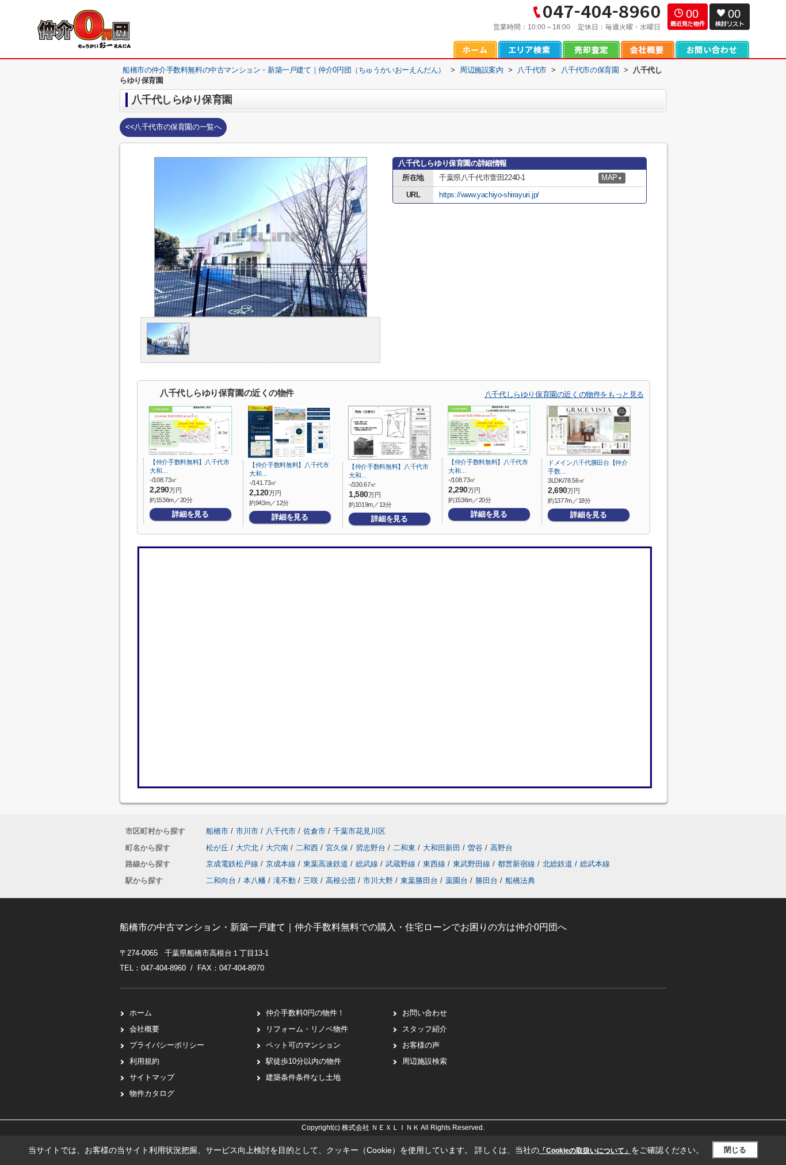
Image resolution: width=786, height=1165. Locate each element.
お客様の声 (421, 1045)
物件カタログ (151, 1093)
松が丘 (218, 847)
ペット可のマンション (303, 1045)
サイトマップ (151, 1077)
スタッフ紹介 (424, 1029)
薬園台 (456, 880)
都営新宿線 (517, 864)
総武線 (368, 864)
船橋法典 (520, 880)
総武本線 (595, 864)
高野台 (501, 847)
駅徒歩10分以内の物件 (303, 1061)
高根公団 (341, 880)
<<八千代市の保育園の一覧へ (173, 127)
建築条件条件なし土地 (303, 1077)
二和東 (405, 847)
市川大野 (378, 880)
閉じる (735, 1149)
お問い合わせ (424, 1013)
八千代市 (281, 831)
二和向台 (221, 880)
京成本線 (282, 864)
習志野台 (372, 847)
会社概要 (144, 1029)
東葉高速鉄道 (326, 864)
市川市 (247, 831)
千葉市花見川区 (359, 831)
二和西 (308, 847)
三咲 (310, 880)
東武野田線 (473, 864)
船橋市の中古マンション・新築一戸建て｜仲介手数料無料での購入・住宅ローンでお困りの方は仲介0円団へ (343, 927)
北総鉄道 (559, 864)
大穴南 (278, 847)
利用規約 (144, 1061)
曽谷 (476, 847)
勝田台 (486, 880)
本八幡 (254, 880)
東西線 (435, 864)
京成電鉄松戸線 (233, 864)
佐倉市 (314, 831)
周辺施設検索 (424, 1061)
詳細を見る (190, 514)
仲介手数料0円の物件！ (305, 1013)
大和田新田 (443, 847)
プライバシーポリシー (166, 1045)
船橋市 (217, 831)
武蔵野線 (402, 864)
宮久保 (338, 847)
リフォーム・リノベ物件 (307, 1029)
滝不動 (284, 880)
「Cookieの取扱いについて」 (585, 1151)
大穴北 (248, 847)
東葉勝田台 (419, 880)
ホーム (140, 1013)
